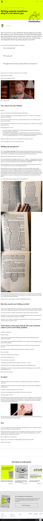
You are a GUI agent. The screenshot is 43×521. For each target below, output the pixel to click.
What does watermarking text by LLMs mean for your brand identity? (7, 481)
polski (41, 1)
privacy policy (20, 514)
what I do (2, 513)
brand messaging (12, 514)
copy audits (12, 515)
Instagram (36, 513)
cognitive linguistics (11, 151)
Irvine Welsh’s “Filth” (31, 160)
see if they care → (26, 505)
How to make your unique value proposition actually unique (34, 481)
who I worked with (3, 516)
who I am (2, 514)
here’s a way (38, 341)
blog (4, 7)
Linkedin (30, 513)
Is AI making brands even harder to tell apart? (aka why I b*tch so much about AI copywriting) (21, 481)
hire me (2, 517)
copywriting (12, 516)
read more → (11, 483)
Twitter (40, 513)
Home (2, 7)
